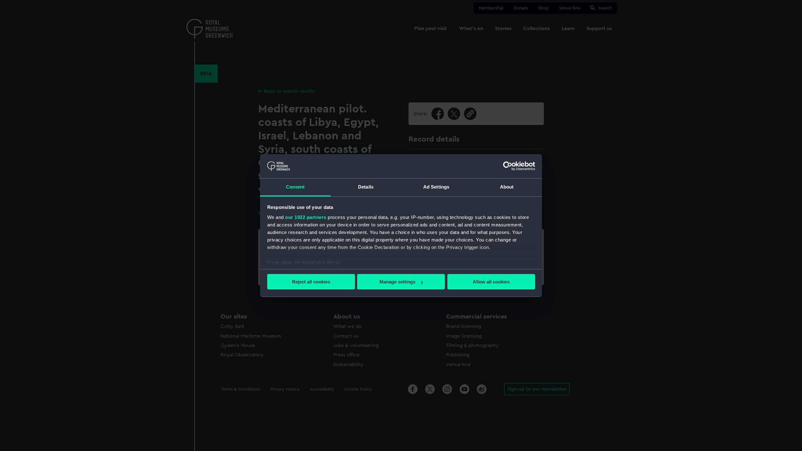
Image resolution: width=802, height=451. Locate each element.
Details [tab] (365, 186)
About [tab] (507, 186)
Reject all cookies (311, 281)
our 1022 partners (305, 217)
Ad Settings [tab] (436, 186)
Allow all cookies (491, 281)
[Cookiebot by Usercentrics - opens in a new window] (507, 166)
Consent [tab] (295, 186)
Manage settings (397, 281)
